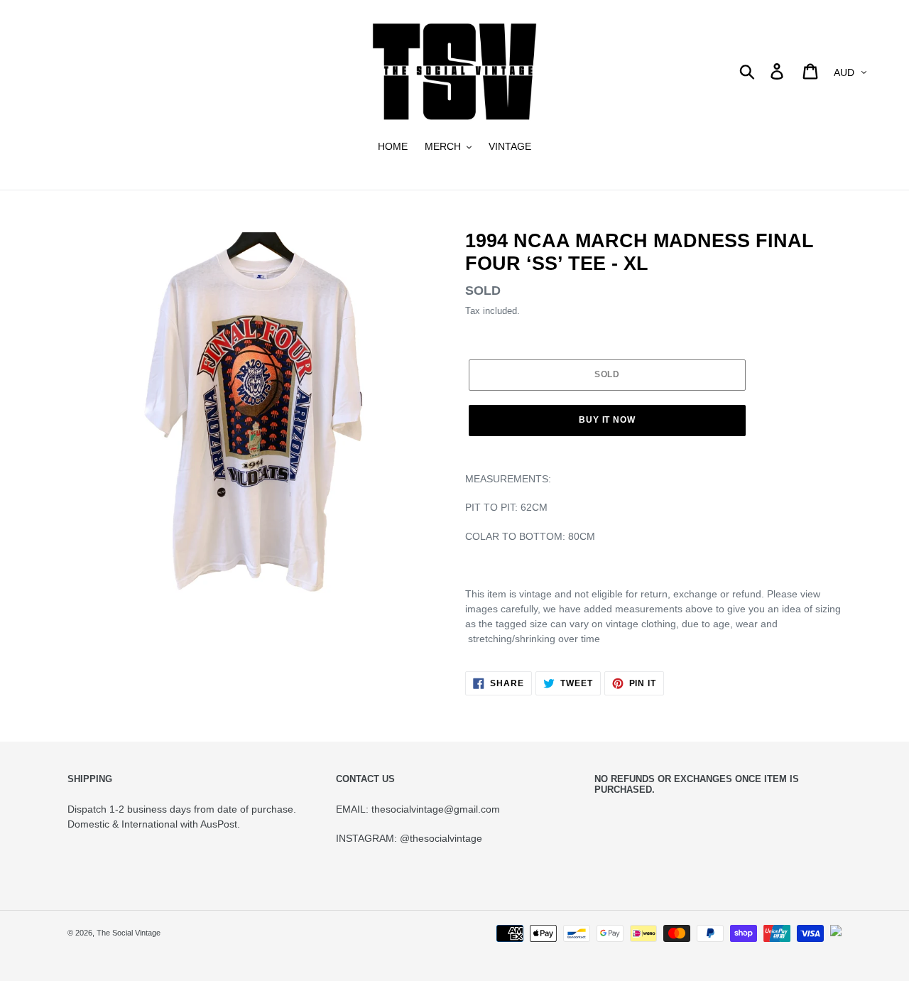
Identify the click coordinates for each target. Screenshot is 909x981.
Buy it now (607, 420)
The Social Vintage (128, 932)
